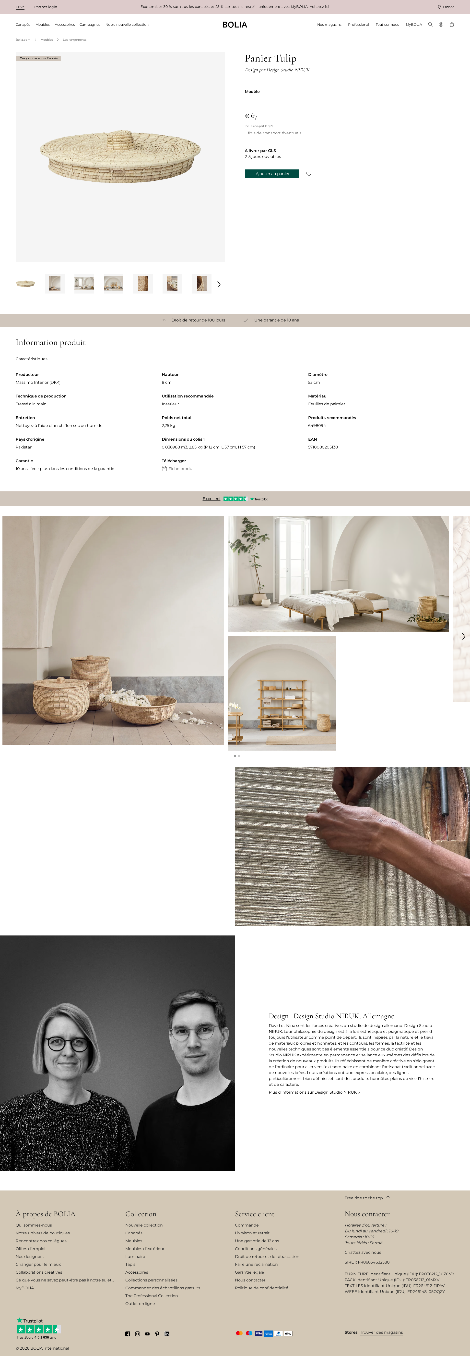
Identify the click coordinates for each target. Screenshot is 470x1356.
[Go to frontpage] (235, 25)
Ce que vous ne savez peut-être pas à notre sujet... (65, 1280)
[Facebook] (127, 1334)
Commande (247, 1225)
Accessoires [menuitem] (65, 24)
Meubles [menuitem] (42, 24)
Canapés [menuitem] (23, 24)
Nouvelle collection (144, 1225)
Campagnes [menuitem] (90, 24)
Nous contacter (250, 1280)
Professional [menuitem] (358, 24)
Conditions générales (256, 1248)
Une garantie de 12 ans (257, 1241)
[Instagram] (137, 1334)
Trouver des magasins (381, 1332)
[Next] (219, 284)
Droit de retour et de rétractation (267, 1256)
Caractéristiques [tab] (31, 359)
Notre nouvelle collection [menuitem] (127, 24)
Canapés (133, 1233)
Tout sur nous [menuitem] (387, 24)
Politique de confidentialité (261, 1288)
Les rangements (74, 39)
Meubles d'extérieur (144, 1248)
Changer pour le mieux (38, 1264)
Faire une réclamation (256, 1264)
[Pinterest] (157, 1334)
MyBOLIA (25, 1288)
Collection (140, 1213)
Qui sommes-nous (34, 1225)
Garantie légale (249, 1272)
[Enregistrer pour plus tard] (308, 174)
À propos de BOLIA (46, 1213)
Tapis (130, 1264)
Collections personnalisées (151, 1280)
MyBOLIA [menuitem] (414, 24)
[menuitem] (430, 25)
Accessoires (136, 1272)
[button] (235, 756)
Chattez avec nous (363, 1252)
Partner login (45, 7)
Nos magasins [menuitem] (329, 24)
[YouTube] (147, 1334)
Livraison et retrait (252, 1233)
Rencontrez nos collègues (41, 1241)
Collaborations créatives (39, 1272)
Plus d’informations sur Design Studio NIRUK (313, 1092)
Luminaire (135, 1256)
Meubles (47, 39)
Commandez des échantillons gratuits (162, 1288)
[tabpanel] (235, 427)
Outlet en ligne (140, 1303)
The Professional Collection (151, 1295)
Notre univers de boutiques (43, 1233)
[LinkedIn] (166, 1334)
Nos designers (30, 1256)
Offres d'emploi (30, 1248)
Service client (254, 1213)
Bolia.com (23, 39)
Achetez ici (319, 6)
